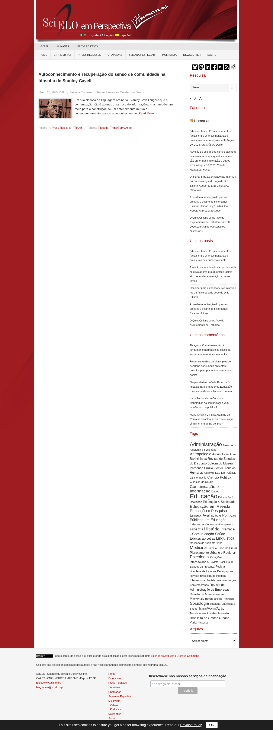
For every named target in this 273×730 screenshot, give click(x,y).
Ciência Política (219, 477)
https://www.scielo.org (48, 682)
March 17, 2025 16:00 (51, 92)
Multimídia (169, 54)
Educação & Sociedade (219, 502)
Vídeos (114, 705)
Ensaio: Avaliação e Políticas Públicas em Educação (213, 517)
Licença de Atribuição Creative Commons (175, 655)
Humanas (202, 121)
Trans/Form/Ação (121, 127)
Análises (115, 687)
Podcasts (115, 709)
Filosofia (103, 127)
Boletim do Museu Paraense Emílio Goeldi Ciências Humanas (213, 467)
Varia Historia (199, 622)
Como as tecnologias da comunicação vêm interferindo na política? (209, 403)
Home (43, 54)
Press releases (89, 54)
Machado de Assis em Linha (206, 543)
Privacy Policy (191, 725)
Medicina (198, 547)
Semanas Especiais (142, 54)
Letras (210, 538)
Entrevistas (62, 54)
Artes (233, 454)
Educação (203, 496)
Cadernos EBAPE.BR (215, 473)
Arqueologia (220, 454)
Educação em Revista (210, 506)
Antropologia (200, 454)
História (212, 528)
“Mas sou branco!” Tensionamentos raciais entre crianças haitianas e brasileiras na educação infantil (210, 136)
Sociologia (199, 603)
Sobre (211, 54)
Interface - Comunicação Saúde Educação (212, 533)
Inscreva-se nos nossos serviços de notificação (187, 676)
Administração (206, 444)
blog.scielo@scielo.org (49, 687)
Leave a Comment (81, 92)
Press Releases (61, 127)
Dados (215, 491)
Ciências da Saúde (201, 481)
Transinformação (199, 613)
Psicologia (199, 557)
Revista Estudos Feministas (219, 598)
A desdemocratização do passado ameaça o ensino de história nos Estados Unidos (209, 202)
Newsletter (192, 54)
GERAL (44, 46)
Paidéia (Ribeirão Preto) (222, 548)
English (109, 35)
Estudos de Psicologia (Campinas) (211, 524)
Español (125, 35)
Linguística (225, 538)
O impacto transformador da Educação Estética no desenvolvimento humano (211, 387)
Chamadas (114, 54)
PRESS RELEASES (87, 46)
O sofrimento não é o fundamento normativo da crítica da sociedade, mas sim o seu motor (210, 350)
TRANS (78, 127)
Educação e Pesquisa (208, 511)
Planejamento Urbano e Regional (212, 552)
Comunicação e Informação (204, 488)
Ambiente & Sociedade (203, 449)
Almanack (229, 445)
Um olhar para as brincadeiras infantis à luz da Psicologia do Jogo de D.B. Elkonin (213, 181)
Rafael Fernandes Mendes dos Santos (121, 92)
